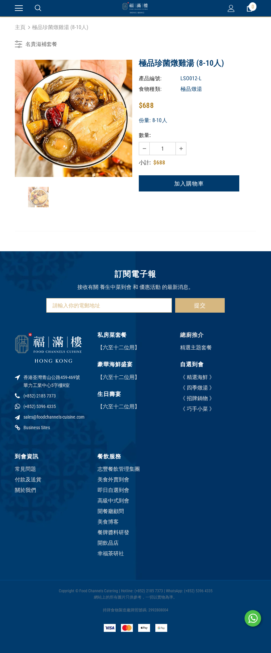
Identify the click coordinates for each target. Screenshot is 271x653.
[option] (73, 118)
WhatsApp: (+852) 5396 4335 (189, 591)
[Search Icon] (38, 8)
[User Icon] (231, 8)
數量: (145, 135)
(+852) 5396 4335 (39, 406)
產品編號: (150, 78)
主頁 (20, 27)
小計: (145, 162)
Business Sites (36, 427)
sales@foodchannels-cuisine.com (54, 417)
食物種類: (150, 89)
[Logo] (135, 8)
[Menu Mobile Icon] (19, 8)
